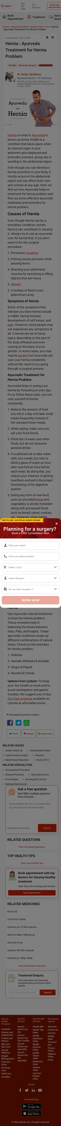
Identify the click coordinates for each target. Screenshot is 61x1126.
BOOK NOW (30, 600)
